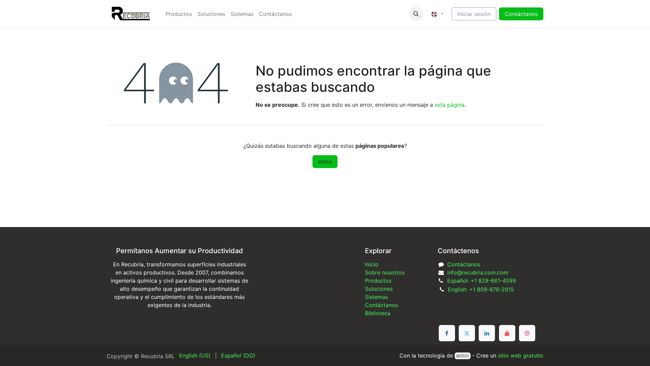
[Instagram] (527, 333)
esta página (449, 104)
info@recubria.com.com (477, 272)
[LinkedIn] (487, 333)
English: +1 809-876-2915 (481, 289)
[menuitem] (179, 14)
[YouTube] (507, 333)
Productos (378, 280)
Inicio (325, 161)
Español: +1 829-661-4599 (481, 280)
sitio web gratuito (520, 355)
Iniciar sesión (474, 14)
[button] (416, 14)
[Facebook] (447, 333)
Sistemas (376, 296)
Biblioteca (377, 313)
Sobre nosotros (385, 272)
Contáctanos (463, 264)
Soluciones (379, 288)
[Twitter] (467, 333)
